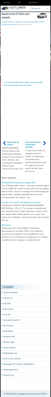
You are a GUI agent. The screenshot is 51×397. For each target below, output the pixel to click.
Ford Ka (6, 314)
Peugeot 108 (9, 336)
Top (19, 2)
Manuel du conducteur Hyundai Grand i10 (30, 22)
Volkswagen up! (10, 353)
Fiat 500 (7, 303)
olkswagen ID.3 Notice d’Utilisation (18, 364)
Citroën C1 (8, 298)
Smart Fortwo (9, 347)
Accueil (6, 2)
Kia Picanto (8, 325)
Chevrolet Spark (10, 292)
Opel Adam (8, 331)
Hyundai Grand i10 (8, 22)
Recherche (33, 2)
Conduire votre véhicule (10, 24)
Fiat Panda (8, 309)
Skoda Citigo (9, 342)
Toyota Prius (8, 375)
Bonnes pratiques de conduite (17, 85)
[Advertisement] (25, 52)
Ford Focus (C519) (11, 358)
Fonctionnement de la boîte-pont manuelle (23, 82)
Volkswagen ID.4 (10, 369)
